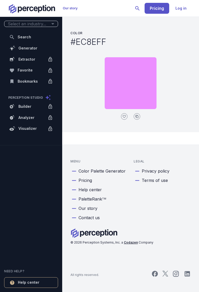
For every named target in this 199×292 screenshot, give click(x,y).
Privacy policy (155, 171)
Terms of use (155, 180)
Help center (90, 189)
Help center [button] (28, 282)
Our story (70, 8)
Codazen (131, 242)
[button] (31, 24)
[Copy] (137, 116)
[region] (31, 146)
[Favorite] (124, 116)
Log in (181, 8)
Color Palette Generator (102, 171)
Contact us (89, 217)
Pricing (157, 8)
